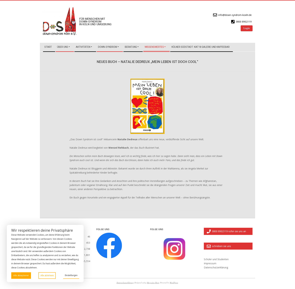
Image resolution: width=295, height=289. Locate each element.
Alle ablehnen (47, 275)
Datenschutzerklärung (125, 282)
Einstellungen (71, 275)
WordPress (174, 282)
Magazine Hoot (153, 282)
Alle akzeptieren (21, 275)
